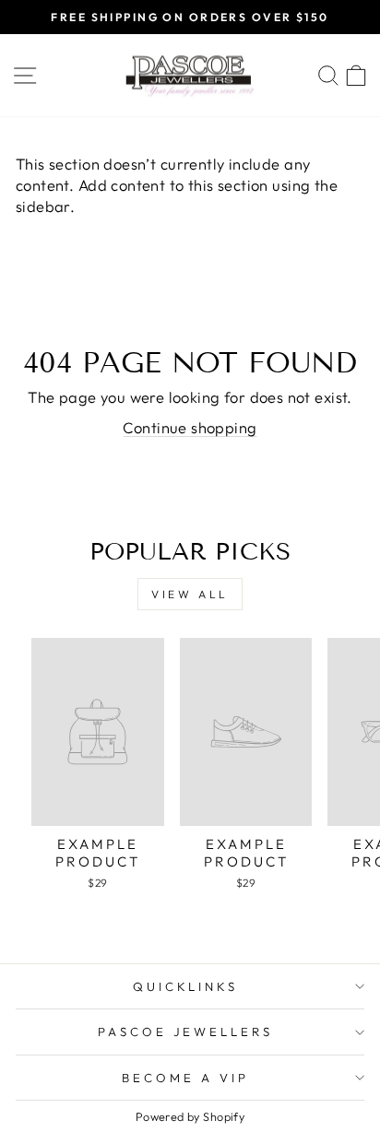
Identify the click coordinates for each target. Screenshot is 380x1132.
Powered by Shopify (190, 1116)
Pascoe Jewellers (186, 1031)
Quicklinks (186, 986)
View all (190, 594)
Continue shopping (189, 427)
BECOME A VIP (185, 1077)
